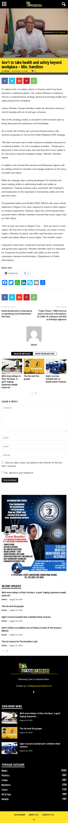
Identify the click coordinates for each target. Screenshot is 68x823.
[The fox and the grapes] (34, 366)
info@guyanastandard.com (39, 686)
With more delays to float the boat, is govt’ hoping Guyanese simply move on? (11, 381)
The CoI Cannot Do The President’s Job (19, 641)
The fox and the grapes (31, 377)
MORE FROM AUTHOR (44, 353)
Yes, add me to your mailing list (18, 473)
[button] (63, 4)
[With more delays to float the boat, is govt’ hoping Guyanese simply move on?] (12, 366)
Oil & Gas (6, 794)
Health (5, 799)
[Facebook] (34, 692)
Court (5, 789)
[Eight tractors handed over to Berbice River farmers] (56, 366)
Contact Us (48, 815)
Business (6, 785)
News (4, 770)
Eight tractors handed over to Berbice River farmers (56, 378)
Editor (7, 71)
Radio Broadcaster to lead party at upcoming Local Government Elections (17, 313)
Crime (5, 780)
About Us (33, 815)
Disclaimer (19, 815)
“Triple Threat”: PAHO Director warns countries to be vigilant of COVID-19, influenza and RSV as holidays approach (51, 315)
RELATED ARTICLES (22, 353)
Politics (5, 775)
